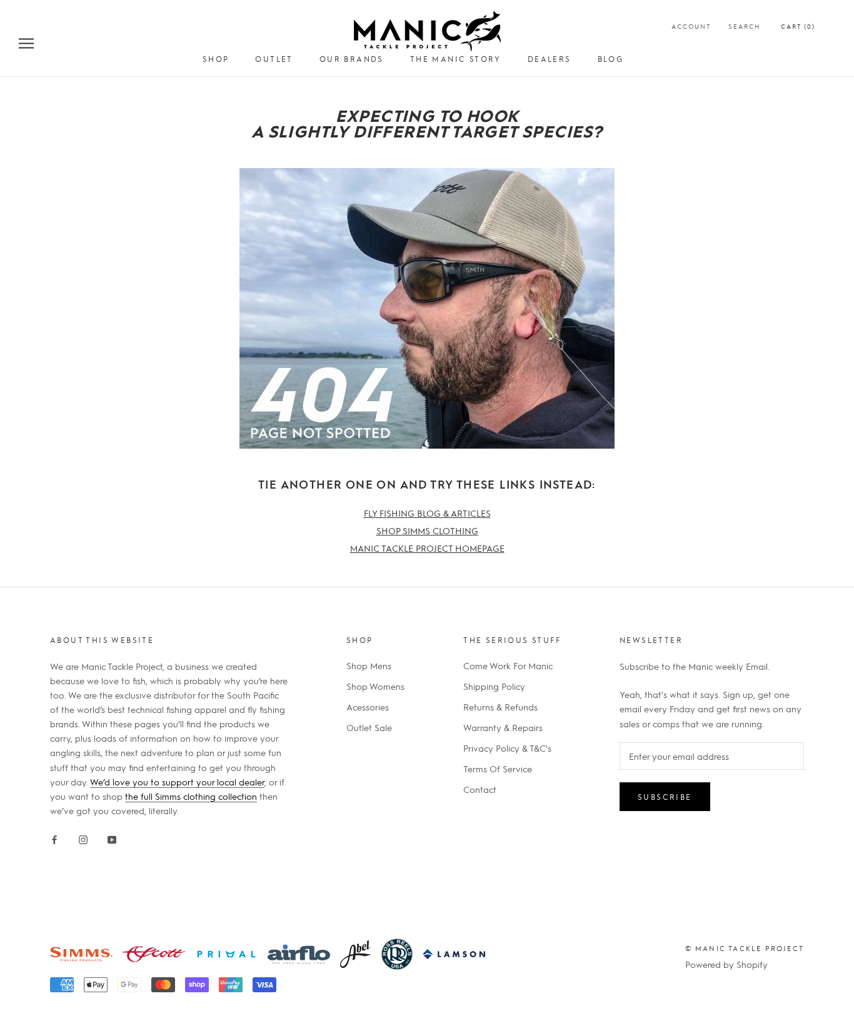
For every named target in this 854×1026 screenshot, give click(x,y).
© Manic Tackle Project (744, 948)
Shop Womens (375, 686)
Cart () (798, 26)
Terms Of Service (497, 768)
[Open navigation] (26, 42)
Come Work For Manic (508, 665)
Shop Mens (368, 665)
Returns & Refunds (500, 706)
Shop (216, 59)
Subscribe (665, 797)
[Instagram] (83, 837)
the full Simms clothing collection (191, 796)
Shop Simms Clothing (427, 530)
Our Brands (351, 59)
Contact (479, 789)
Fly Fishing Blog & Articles (427, 513)
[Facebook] (54, 837)
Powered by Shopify (726, 964)
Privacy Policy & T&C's (507, 748)
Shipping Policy (494, 686)
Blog (611, 59)
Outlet (274, 59)
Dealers (549, 59)
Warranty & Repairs (503, 727)
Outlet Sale (369, 727)
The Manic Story (455, 59)
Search (744, 26)
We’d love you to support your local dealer (177, 781)
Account (691, 26)
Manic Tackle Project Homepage (427, 548)
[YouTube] (112, 837)
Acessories (367, 706)
